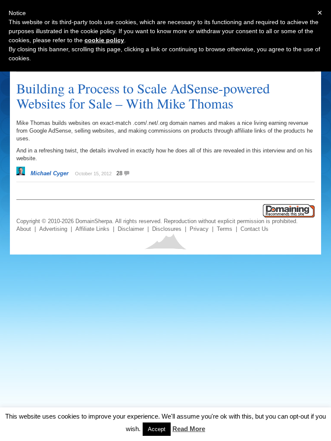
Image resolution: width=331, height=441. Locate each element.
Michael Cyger (50, 173)
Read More (188, 428)
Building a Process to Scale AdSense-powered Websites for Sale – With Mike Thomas (143, 95)
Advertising (53, 229)
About (23, 229)
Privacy (199, 229)
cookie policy (104, 40)
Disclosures (166, 229)
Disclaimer (131, 229)
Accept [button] (157, 429)
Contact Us (254, 229)
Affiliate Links (92, 229)
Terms (224, 229)
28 (119, 173)
